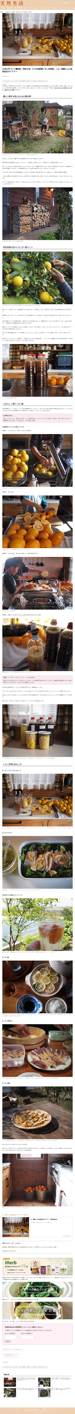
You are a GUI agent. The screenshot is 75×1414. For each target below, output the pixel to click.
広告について (11, 1409)
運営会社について (37, 1409)
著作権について (19, 1409)
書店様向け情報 (27, 1409)
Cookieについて (63, 1409)
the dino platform (39, 1412)
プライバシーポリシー (53, 1409)
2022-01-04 (5, 76)
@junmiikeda (12, 1251)
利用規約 (45, 1409)
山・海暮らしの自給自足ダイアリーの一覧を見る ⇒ (16, 1215)
